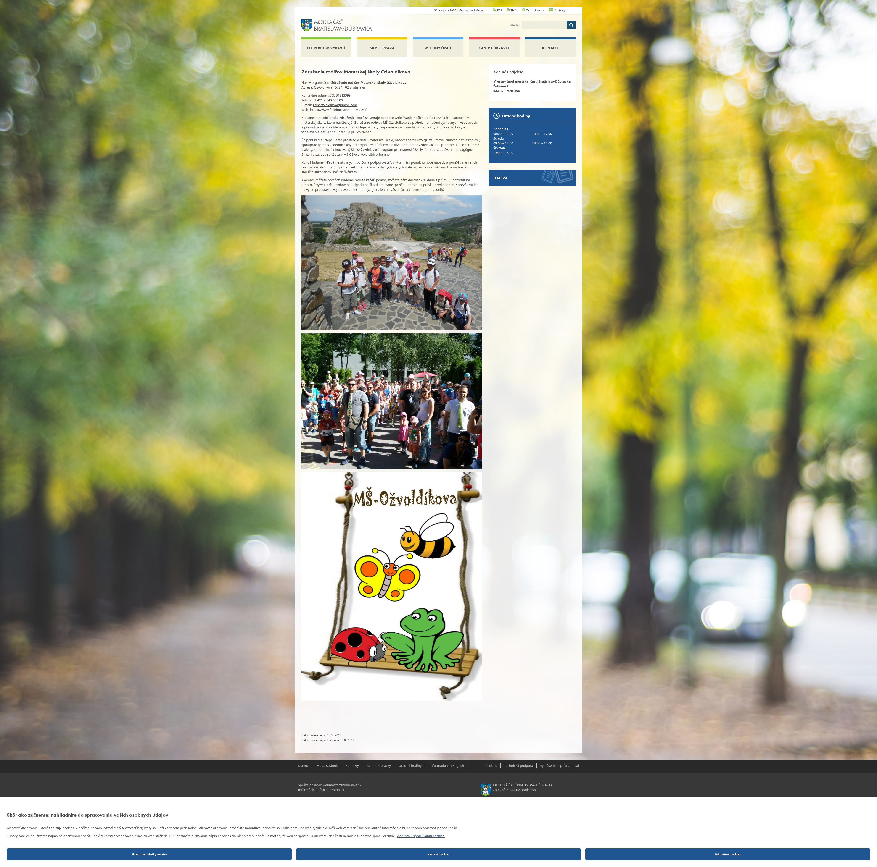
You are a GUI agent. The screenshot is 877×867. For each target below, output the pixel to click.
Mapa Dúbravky (379, 765)
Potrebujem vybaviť (326, 48)
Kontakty (559, 10)
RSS (499, 10)
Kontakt (550, 48)
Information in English (447, 765)
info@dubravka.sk (330, 790)
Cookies (491, 765)
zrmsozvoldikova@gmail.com (335, 105)
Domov (303, 765)
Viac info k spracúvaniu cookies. (421, 836)
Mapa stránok (327, 765)
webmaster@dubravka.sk (342, 785)
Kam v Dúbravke (494, 48)
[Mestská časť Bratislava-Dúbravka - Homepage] (336, 25)
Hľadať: (516, 25)
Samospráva (382, 48)
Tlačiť (514, 10)
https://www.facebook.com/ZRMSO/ (337, 109)
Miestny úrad (438, 48)
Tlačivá (500, 177)
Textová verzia (535, 10)
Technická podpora (518, 765)
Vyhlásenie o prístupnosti (559, 765)
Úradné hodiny (410, 765)
